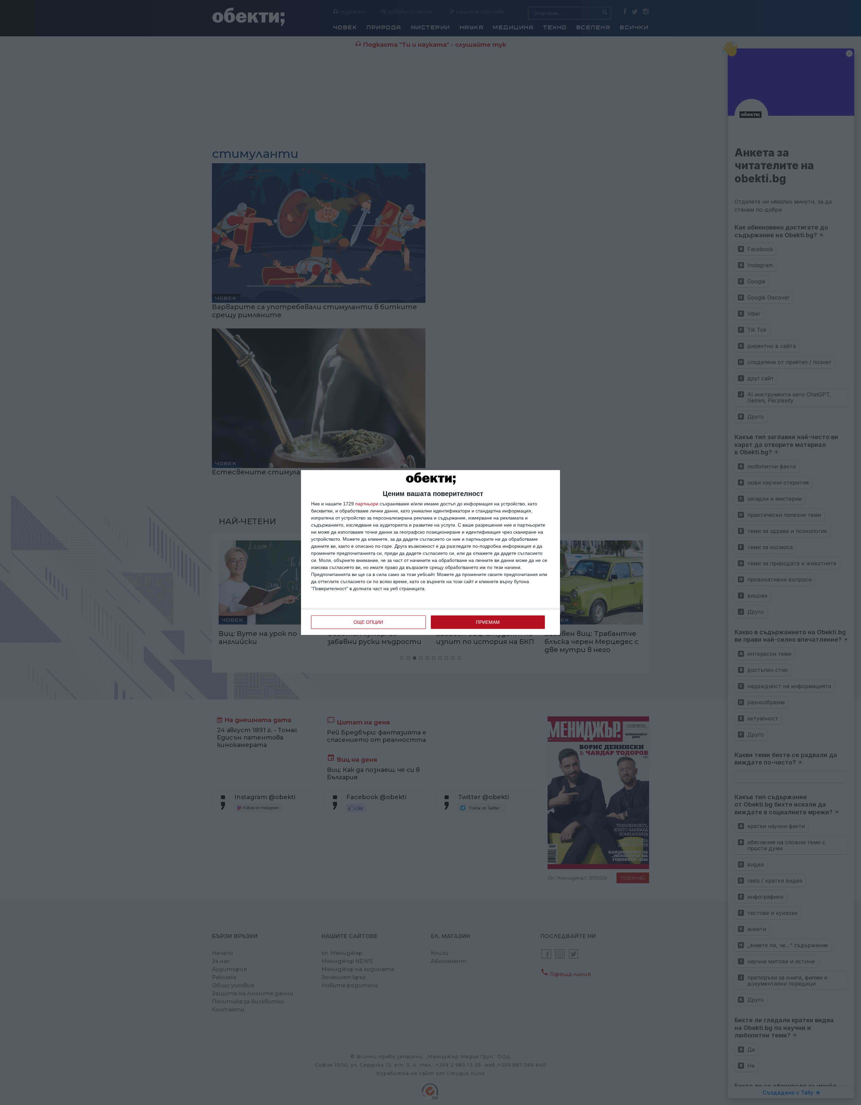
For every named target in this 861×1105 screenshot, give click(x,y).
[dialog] (430, 552)
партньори (366, 503)
